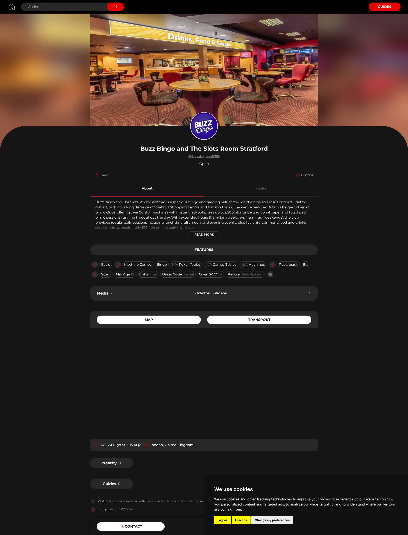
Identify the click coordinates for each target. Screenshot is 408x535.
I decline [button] (241, 520)
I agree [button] (222, 520)
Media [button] (260, 188)
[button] (147, 189)
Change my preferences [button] (272, 520)
